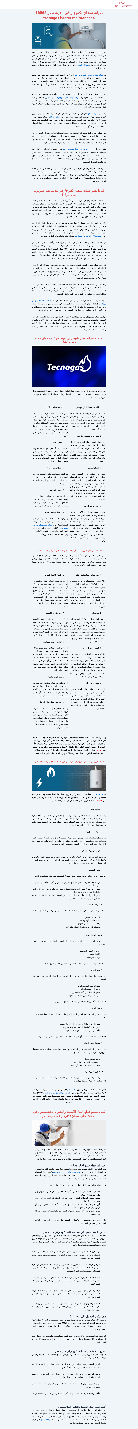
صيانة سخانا (55, 117)
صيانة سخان (93, 113)
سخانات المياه (83, 65)
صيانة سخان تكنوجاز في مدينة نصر (88, 75)
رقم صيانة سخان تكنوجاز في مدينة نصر (62, 97)
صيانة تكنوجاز (46, 1420)
